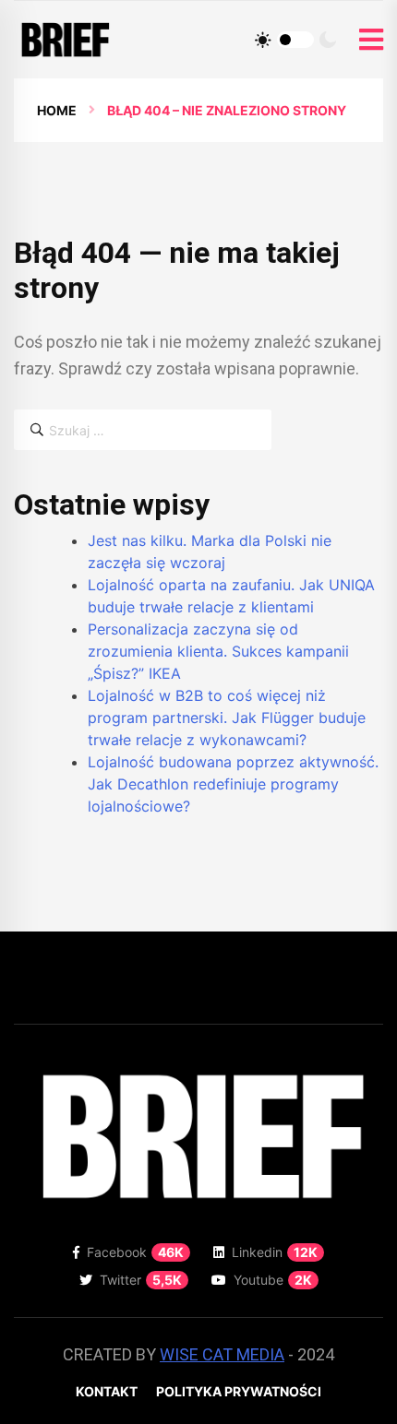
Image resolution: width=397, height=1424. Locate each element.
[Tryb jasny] (263, 39)
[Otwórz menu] (371, 40)
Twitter (141, 1280)
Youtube (273, 1280)
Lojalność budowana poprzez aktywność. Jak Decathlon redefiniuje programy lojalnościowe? (233, 784)
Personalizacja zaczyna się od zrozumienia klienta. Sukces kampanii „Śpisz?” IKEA (218, 651)
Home (57, 110)
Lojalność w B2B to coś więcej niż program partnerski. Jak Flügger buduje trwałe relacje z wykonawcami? (227, 717)
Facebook (135, 1252)
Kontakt (107, 1391)
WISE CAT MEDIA (222, 1354)
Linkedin (275, 1252)
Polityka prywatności (238, 1391)
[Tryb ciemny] (327, 39)
